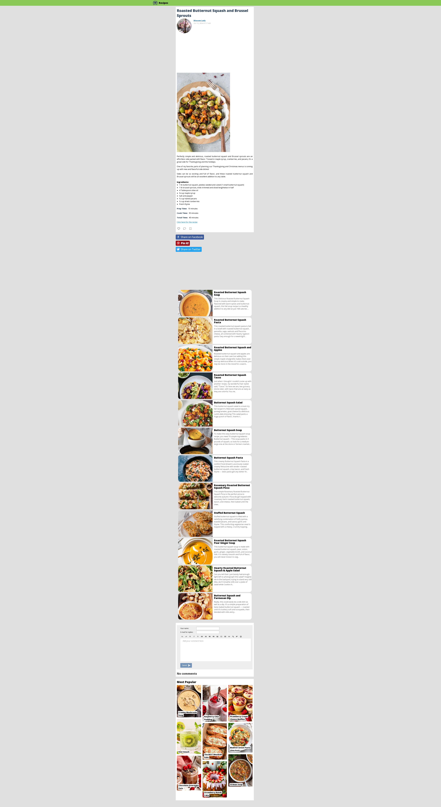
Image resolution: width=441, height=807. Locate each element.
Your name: (184, 628)
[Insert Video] (221, 636)
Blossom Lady (200, 20)
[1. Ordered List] (206, 636)
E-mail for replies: (186, 632)
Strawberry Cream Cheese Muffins (239, 717)
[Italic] (194, 636)
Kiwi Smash (183, 752)
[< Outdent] (210, 636)
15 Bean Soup (236, 784)
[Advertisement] (272, 41)
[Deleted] (198, 636)
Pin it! (185, 243)
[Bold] (190, 636)
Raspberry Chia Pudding (211, 718)
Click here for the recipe (187, 222)
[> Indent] (213, 636)
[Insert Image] (217, 636)
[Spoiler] (233, 636)
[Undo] (182, 636)
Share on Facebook (192, 237)
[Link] (229, 636)
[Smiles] (241, 636)
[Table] (225, 636)
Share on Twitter (191, 249)
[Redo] (186, 636)
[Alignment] (237, 636)
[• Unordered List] (202, 636)
